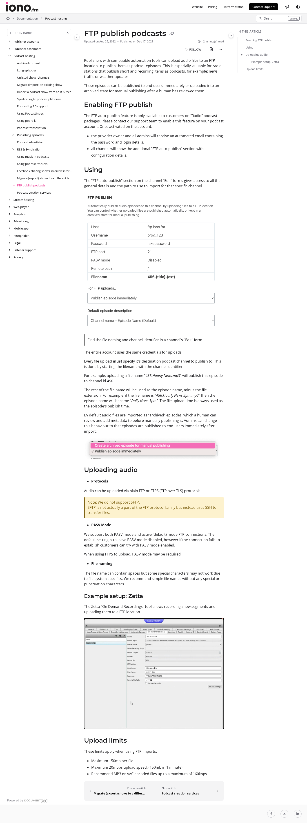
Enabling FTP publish (259, 40)
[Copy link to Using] (109, 170)
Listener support (24, 250)
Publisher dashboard (27, 49)
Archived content (28, 63)
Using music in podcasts (33, 157)
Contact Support (263, 7)
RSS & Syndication (29, 149)
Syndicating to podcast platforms (39, 99)
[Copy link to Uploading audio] (144, 470)
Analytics (19, 214)
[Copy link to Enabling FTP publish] (159, 105)
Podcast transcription (31, 128)
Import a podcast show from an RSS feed (44, 92)
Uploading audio (256, 55)
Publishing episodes (30, 135)
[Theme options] (298, 6)
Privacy (18, 257)
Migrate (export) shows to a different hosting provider (44, 178)
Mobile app (21, 228)
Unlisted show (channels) (33, 77)
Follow (195, 49)
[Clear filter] (67, 32)
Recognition (21, 236)
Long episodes (26, 70)
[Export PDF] (211, 49)
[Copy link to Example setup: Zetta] (150, 596)
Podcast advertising (30, 142)
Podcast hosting (56, 18)
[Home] (22, 6)
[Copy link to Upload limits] (134, 741)
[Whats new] (287, 6)
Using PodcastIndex (30, 113)
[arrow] (242, 54)
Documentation (27, 18)
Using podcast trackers (32, 164)
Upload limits (254, 69)
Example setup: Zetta (265, 62)
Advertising (21, 221)
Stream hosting (23, 200)
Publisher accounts (26, 42)
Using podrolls (26, 121)
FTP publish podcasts (31, 185)
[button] (279, 18)
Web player (21, 207)
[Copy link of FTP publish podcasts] (171, 34)
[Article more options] (220, 49)
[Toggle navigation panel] (77, 37)
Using (249, 47)
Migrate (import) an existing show (39, 85)
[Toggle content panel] (231, 35)
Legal (16, 243)
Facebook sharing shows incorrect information (44, 171)
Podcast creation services (34, 192)
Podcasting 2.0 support (32, 106)
